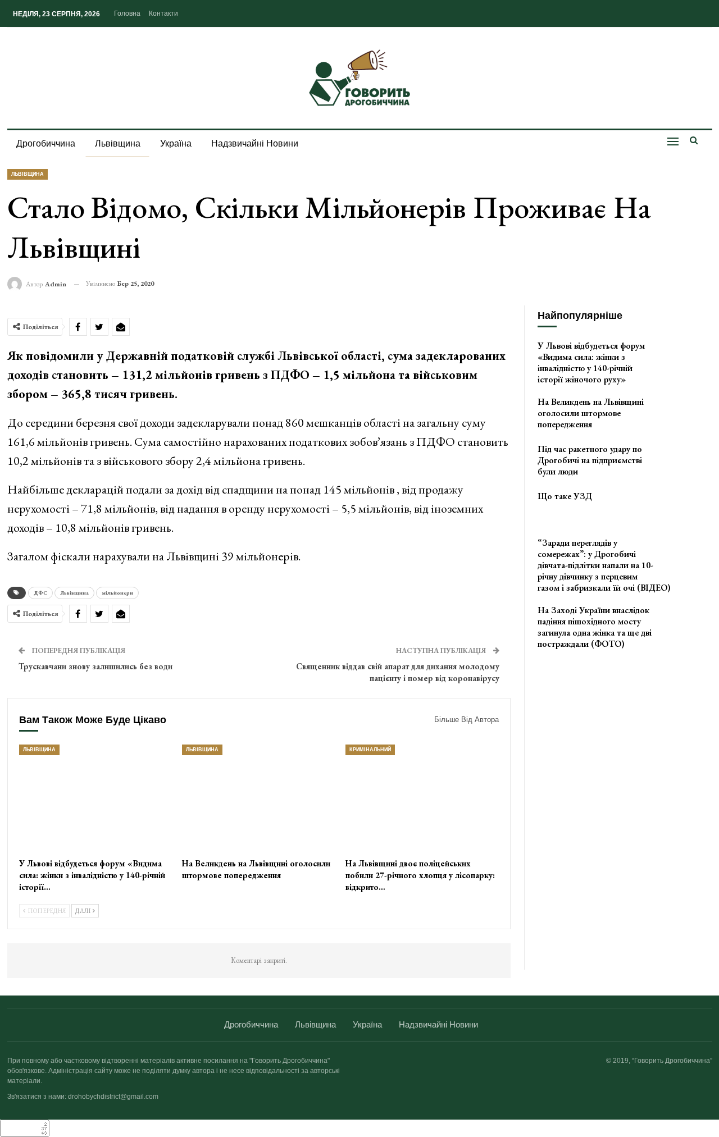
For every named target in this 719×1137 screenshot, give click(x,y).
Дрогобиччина (45, 143)
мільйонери (117, 592)
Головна (127, 13)
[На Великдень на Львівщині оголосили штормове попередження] (258, 798)
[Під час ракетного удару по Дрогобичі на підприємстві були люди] (687, 462)
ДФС (40, 592)
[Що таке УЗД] (687, 509)
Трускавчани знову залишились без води (95, 666)
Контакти (163, 13)
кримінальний (370, 749)
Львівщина (117, 143)
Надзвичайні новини (254, 143)
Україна (176, 143)
